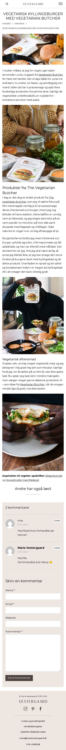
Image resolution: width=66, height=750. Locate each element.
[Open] (61, 3)
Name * (10, 590)
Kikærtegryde (53, 475)
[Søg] (7, 4)
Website (10, 617)
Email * (9, 604)
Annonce (19, 23)
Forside (6, 23)
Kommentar (13, 631)
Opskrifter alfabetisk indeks (33, 732)
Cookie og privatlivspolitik (33, 721)
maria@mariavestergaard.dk (33, 738)
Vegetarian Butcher (51, 74)
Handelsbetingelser (33, 726)
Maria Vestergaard (31, 547)
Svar (57, 521)
